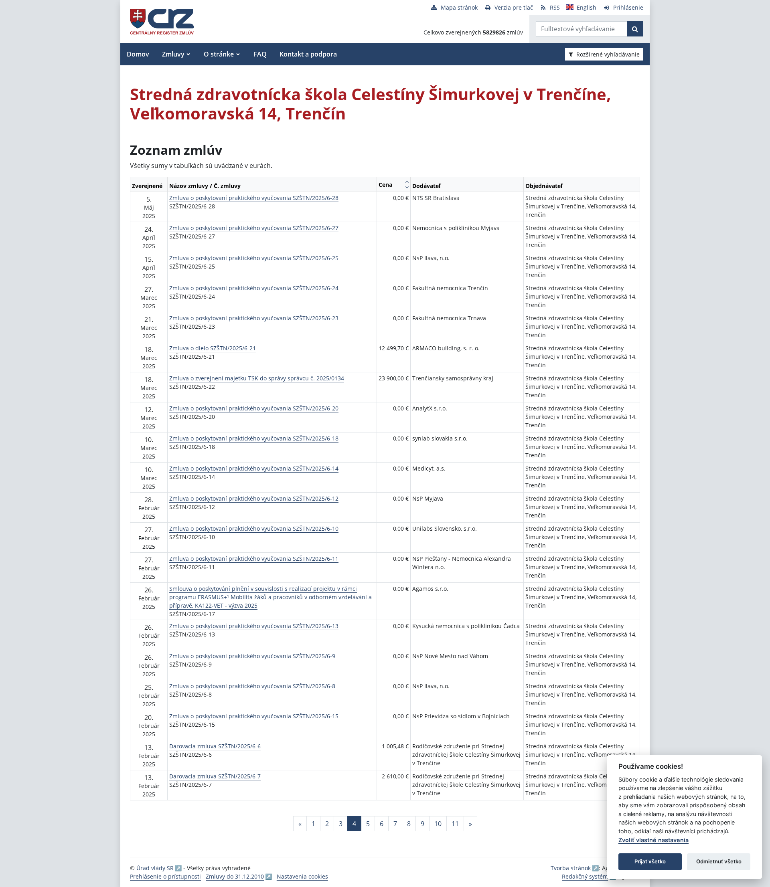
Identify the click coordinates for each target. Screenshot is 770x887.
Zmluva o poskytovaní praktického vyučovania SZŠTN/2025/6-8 (252, 686)
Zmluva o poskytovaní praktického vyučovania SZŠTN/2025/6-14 (253, 468)
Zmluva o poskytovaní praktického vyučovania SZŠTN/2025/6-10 (253, 528)
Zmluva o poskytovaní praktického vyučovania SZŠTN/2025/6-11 (253, 558)
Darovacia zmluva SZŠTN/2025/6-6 (215, 746)
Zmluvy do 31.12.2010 (235, 876)
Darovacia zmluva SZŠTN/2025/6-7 (215, 776)
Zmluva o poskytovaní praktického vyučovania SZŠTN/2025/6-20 (253, 408)
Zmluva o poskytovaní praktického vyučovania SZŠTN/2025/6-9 (252, 656)
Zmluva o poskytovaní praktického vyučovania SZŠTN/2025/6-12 (253, 498)
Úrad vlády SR (155, 868)
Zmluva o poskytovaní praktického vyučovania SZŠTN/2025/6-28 (253, 198)
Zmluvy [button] (173, 54)
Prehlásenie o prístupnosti (165, 876)
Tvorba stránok (571, 868)
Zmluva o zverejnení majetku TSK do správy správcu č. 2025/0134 (256, 378)
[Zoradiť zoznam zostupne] (407, 187)
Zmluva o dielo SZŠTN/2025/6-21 (212, 348)
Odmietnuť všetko (719, 861)
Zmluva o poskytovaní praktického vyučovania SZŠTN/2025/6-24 (253, 288)
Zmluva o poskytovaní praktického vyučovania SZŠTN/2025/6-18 (253, 438)
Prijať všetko (650, 861)
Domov (138, 54)
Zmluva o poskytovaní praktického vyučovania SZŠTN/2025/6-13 (253, 626)
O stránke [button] (219, 54)
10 (438, 823)
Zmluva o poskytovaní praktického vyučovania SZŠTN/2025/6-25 (253, 258)
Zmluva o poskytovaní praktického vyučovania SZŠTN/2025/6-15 (253, 716)
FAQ (260, 54)
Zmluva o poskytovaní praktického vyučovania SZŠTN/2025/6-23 (253, 318)
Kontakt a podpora (308, 54)
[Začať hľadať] (635, 28)
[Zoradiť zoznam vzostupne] (407, 181)
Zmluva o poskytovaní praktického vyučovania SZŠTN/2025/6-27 (253, 228)
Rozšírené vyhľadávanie (608, 54)
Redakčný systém (585, 876)
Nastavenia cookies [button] (302, 876)
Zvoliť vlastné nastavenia (653, 839)
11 (455, 823)
